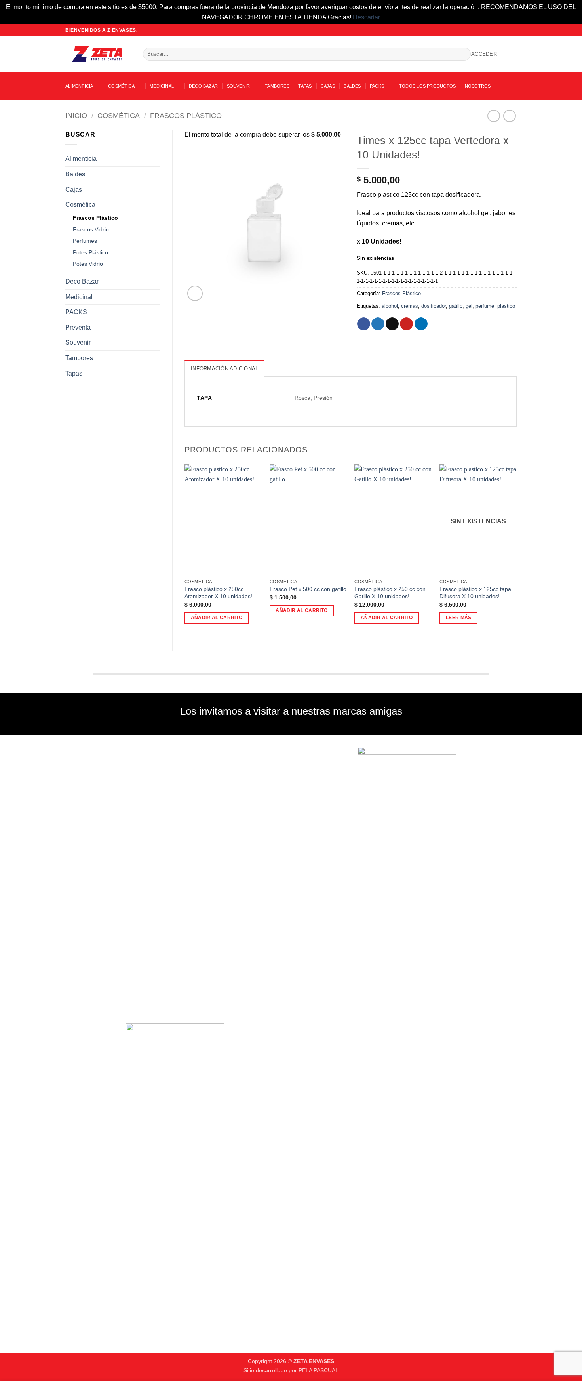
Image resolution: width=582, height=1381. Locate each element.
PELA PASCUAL (319, 1370)
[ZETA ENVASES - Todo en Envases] (98, 54)
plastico (506, 306)
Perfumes (85, 241)
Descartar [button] (366, 17)
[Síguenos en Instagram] (497, 30)
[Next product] (493, 116)
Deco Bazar (203, 86)
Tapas (305, 86)
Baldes (352, 86)
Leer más (459, 617)
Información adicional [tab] (224, 369)
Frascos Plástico (186, 115)
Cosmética (121, 86)
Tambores (277, 86)
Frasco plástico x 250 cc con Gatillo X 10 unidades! (390, 593)
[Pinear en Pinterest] (406, 324)
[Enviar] (463, 54)
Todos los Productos (427, 86)
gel (469, 306)
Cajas (328, 86)
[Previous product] (509, 116)
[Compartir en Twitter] (377, 324)
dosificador (433, 306)
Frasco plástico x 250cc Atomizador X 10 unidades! (218, 593)
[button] (484, 54)
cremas (409, 306)
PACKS (377, 86)
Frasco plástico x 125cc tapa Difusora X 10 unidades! (475, 593)
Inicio (76, 115)
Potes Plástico (90, 252)
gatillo (455, 306)
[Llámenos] (512, 30)
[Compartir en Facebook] (363, 324)
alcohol (390, 306)
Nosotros (478, 86)
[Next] (516, 551)
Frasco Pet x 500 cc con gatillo (308, 589)
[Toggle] (155, 159)
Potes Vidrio (88, 264)
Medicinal (162, 86)
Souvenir (238, 86)
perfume (484, 306)
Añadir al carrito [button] (217, 617)
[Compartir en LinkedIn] (421, 324)
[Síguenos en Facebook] (490, 30)
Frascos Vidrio (91, 229)
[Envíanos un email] (505, 30)
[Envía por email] (392, 324)
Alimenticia (79, 86)
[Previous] (185, 551)
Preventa (78, 327)
